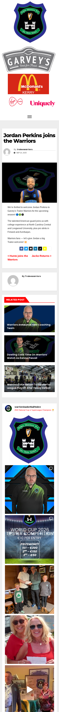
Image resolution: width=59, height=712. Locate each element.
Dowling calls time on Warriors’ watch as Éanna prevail (27, 356)
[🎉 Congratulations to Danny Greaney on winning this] (29, 589)
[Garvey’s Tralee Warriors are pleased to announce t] (29, 489)
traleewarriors (25, 149)
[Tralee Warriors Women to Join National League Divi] (29, 439)
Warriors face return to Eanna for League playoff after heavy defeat (29, 386)
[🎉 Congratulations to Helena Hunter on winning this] (29, 639)
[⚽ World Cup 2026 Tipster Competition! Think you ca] (29, 539)
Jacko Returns (41, 255)
